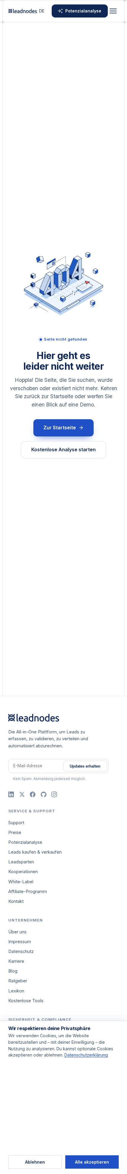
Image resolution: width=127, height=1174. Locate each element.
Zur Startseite (59, 427)
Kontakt (16, 901)
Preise (14, 832)
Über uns (17, 932)
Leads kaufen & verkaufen (35, 852)
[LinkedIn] (11, 794)
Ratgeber (17, 981)
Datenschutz (21, 951)
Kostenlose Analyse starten (63, 449)
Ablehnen (35, 1162)
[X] (22, 794)
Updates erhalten (85, 766)
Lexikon (16, 991)
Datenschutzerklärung (86, 1054)
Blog (12, 971)
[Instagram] (54, 794)
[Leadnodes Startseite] (23, 11)
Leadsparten (21, 862)
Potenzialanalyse (83, 10)
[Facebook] (32, 794)
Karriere (16, 961)
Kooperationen (23, 871)
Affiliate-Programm (27, 891)
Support (16, 822)
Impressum (19, 941)
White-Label (20, 881)
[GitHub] (43, 794)
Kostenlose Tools (25, 1000)
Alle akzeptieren (92, 1162)
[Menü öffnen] (113, 11)
